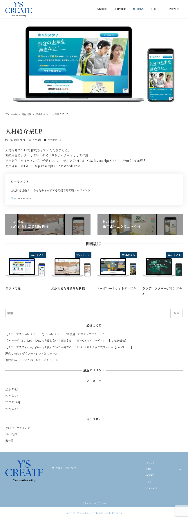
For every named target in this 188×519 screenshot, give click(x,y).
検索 (176, 313)
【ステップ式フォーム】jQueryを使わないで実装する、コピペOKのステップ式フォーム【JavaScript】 (69, 347)
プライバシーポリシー (94, 503)
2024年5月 (12, 396)
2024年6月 (12, 389)
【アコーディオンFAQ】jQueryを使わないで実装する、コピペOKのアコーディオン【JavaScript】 (66, 340)
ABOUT (149, 462)
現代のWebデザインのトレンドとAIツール (31, 353)
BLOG (148, 482)
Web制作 (11, 434)
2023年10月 (12, 402)
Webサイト (55, 140)
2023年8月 (12, 409)
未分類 (9, 440)
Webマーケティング (17, 427)
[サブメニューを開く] (180, 469)
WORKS (150, 475)
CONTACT (151, 488)
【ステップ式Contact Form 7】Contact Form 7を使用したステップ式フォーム (55, 334)
